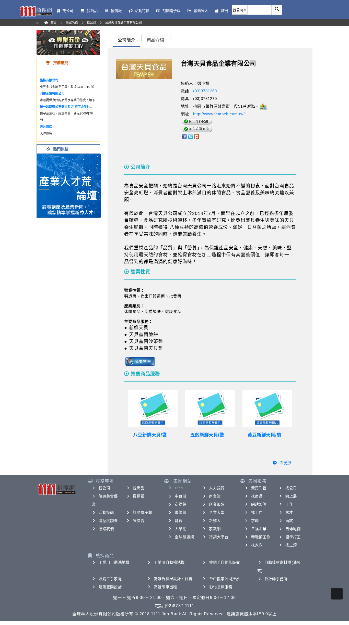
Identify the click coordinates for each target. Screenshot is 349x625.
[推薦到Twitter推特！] (190, 136)
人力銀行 (216, 488)
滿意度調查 (108, 521)
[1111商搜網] (36, 10)
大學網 (180, 529)
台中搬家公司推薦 (224, 579)
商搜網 (180, 504)
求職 (255, 521)
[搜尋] (277, 10)
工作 (289, 504)
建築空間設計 (110, 587)
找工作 (257, 513)
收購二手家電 (110, 579)
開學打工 (293, 537)
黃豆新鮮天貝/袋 (264, 435)
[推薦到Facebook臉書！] (184, 136)
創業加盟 (216, 504)
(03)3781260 (205, 91)
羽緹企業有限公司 (52, 93)
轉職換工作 (261, 537)
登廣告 (138, 521)
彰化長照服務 (220, 587)
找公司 (104, 488)
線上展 (291, 496)
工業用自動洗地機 (114, 562)
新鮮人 (214, 521)
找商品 (138, 488)
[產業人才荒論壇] (69, 185)
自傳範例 (293, 529)
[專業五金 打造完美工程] (68, 42)
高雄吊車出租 (165, 587)
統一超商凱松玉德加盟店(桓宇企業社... (66, 107)
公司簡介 (126, 40)
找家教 (257, 545)
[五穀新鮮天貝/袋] (210, 408)
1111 (179, 488)
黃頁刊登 (258, 488)
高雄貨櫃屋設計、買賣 (173, 579)
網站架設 (258, 504)
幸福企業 (258, 529)
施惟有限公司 (49, 80)
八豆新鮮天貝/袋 (150, 435)
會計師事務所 (276, 579)
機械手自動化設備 (224, 562)
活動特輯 (106, 513)
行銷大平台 (218, 537)
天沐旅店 (46, 127)
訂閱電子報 (142, 513)
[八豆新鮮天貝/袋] (153, 408)
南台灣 (214, 496)
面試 (289, 521)
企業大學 (216, 513)
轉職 (178, 521)
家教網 (214, 529)
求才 (289, 513)
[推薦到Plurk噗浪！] (197, 136)
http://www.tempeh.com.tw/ (219, 114)
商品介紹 (155, 40)
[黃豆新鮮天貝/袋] (267, 408)
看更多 (286, 463)
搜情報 (138, 496)
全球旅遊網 (184, 537)
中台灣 (180, 496)
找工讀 (291, 545)
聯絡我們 (106, 529)
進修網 (180, 513)
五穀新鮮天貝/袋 (207, 435)
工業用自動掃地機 (169, 562)
